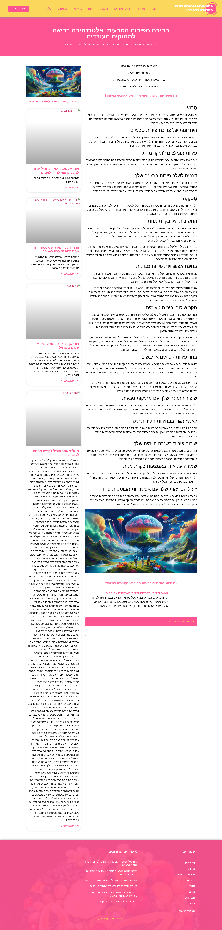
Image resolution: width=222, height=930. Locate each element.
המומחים (63, 8)
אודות (141, 8)
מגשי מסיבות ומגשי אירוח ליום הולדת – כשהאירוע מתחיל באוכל (114, 894)
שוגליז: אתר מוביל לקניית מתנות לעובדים (113, 886)
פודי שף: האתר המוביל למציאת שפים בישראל (111, 880)
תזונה (91, 8)
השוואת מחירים (123, 8)
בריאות (78, 8)
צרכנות (104, 8)
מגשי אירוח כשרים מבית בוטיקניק (118, 901)
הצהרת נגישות (187, 911)
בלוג (48, 8)
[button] (89, 621)
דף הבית (155, 8)
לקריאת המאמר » (70, 187)
